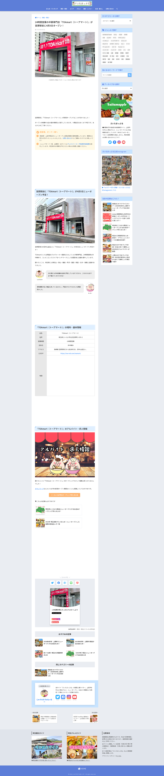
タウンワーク (39, 489)
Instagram (68, 699)
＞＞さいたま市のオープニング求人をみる (64, 495)
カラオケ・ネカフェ (114, 44)
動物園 (116, 53)
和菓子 (127, 53)
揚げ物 (104, 59)
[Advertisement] (65, 100)
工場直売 (122, 56)
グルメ (79, 9)
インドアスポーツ (115, 40)
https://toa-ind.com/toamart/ (70, 353)
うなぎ (120, 34)
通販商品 (128, 59)
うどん (115, 34)
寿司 (117, 56)
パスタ (119, 50)
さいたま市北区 (90, 629)
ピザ (129, 50)
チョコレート (121, 47)
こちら (119, 756)
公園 (112, 53)
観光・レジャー (87, 9)
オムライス (105, 44)
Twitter (57, 699)
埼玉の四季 (105, 56)
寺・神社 (112, 56)
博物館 (121, 53)
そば (104, 37)
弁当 (128, 56)
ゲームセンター (106, 47)
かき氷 (125, 34)
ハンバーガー (106, 50)
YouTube (75, 699)
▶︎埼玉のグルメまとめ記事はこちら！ (78, 760)
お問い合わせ (110, 9)
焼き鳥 (117, 59)
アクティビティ (121, 37)
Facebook (63, 699)
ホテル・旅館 (106, 53)
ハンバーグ (113, 50)
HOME (83, 769)
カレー (122, 44)
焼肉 (122, 59)
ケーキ (127, 44)
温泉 (113, 59)
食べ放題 (110, 62)
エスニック (123, 40)
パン (124, 50)
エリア (72, 9)
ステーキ (114, 47)
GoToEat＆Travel (107, 34)
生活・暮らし (99, 9)
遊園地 (104, 62)
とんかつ (109, 37)
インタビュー (106, 40)
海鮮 (109, 59)
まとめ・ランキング (52, 9)
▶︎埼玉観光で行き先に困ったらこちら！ (44, 760)
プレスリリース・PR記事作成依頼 (78, 144)
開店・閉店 (64, 9)
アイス (114, 37)
